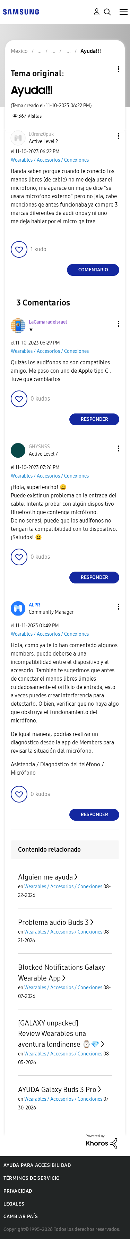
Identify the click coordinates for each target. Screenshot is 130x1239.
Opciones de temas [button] (106, 69)
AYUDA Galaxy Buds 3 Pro (57, 1089)
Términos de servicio (31, 1178)
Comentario (93, 270)
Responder (94, 419)
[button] (107, 136)
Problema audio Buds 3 (53, 922)
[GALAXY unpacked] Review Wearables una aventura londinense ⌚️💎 (58, 1033)
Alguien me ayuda (45, 877)
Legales (13, 1204)
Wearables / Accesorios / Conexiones (50, 160)
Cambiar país (20, 1216)
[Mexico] (21, 11)
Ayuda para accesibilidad (37, 1165)
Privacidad (17, 1191)
